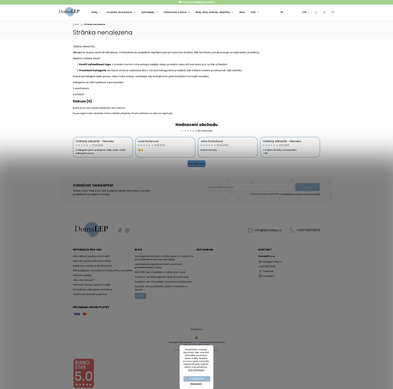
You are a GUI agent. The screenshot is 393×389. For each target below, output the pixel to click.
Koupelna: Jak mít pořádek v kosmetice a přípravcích (163, 281)
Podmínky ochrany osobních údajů (91, 284)
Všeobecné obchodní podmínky (90, 294)
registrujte (167, 113)
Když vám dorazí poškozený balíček (92, 261)
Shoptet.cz (196, 329)
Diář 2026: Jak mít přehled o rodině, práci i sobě (160, 272)
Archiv (140, 296)
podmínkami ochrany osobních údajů (300, 194)
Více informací (196, 369)
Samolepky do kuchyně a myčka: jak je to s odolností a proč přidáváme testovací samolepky (164, 258)
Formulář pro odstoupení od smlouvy (93, 289)
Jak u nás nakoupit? (83, 280)
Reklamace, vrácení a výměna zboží (92, 265)
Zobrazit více (196, 163)
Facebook (119, 230)
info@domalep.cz (268, 230)
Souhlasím (198, 378)
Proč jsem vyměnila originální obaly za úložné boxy (162, 276)
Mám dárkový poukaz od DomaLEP (91, 256)
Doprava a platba (82, 275)
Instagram (127, 230)
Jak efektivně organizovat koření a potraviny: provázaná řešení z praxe (159, 266)
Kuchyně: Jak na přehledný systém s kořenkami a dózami (161, 288)
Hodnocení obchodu (196, 124)
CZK (304, 12)
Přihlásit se (307, 187)
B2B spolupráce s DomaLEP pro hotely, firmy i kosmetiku (102, 270)
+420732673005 (308, 230)
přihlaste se (146, 113)
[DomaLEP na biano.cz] (83, 387)
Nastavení (196, 383)
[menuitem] (96, 12)
